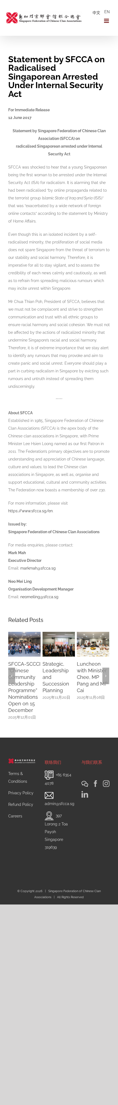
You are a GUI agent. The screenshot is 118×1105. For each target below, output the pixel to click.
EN (107, 12)
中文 (96, 12)
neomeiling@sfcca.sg (39, 597)
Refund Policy (20, 793)
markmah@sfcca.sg (38, 568)
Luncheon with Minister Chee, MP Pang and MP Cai (72, 677)
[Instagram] (106, 772)
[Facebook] (95, 772)
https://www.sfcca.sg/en (30, 511)
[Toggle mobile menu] (107, 21)
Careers (15, 804)
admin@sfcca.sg (59, 792)
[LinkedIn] (85, 782)
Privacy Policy (20, 781)
